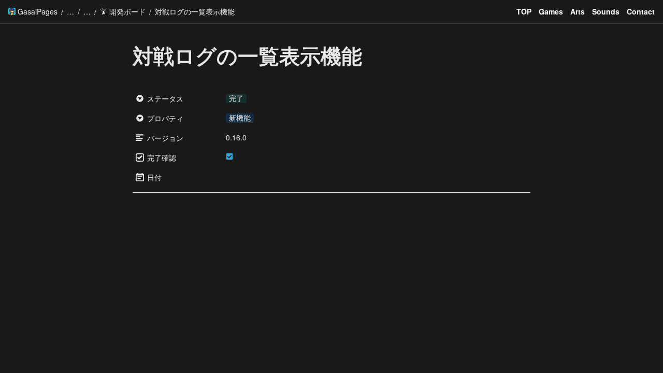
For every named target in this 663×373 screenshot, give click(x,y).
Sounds (605, 11)
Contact (641, 11)
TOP (523, 11)
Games (551, 11)
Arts (577, 11)
